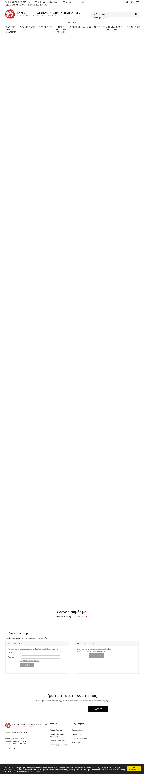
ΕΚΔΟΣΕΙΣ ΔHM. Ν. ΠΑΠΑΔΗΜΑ (10, 29)
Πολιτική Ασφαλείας (57, 741)
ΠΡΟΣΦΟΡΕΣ (45, 27)
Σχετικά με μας (77, 730)
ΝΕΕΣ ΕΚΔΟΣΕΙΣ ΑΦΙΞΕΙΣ (61, 29)
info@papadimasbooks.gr (77, 2)
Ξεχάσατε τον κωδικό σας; (29, 661)
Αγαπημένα (132, 2)
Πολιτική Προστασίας (79, 738)
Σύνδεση (127, 2)
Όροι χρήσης (76, 734)
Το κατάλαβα (134, 768)
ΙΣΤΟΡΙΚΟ (75, 27)
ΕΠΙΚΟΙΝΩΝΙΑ (132, 27)
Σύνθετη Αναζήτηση (100, 17)
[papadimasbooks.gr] (42, 18)
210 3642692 (28, 2)
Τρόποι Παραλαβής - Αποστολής (57, 735)
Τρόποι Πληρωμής (56, 730)
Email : (10, 653)
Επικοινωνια (76, 742)
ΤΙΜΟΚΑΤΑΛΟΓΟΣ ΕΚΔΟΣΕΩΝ (112, 28)
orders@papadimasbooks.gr (50, 2)
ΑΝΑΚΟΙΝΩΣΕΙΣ (91, 27)
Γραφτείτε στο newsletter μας (72, 695)
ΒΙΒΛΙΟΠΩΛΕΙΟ (27, 27)
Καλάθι (137, 2)
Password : (12, 657)
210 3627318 (13, 2)
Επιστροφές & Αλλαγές (58, 745)
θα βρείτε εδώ (33, 771)
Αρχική (60, 617)
